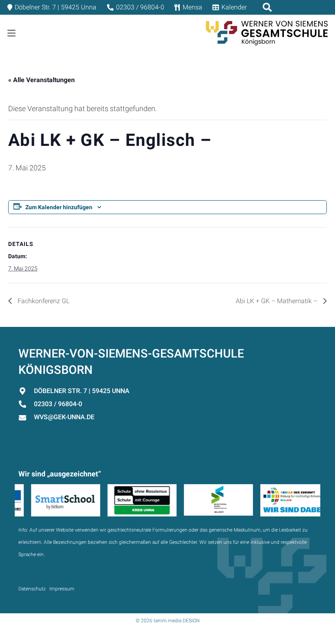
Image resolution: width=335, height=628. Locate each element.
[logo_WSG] (267, 33)
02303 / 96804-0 (58, 404)
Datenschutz (32, 589)
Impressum (61, 589)
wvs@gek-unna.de (64, 417)
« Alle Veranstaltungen (41, 80)
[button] (12, 33)
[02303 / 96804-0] (26, 404)
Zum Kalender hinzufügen (58, 207)
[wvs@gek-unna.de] (26, 417)
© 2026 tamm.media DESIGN (168, 621)
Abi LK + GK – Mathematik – (277, 301)
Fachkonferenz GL (42, 301)
